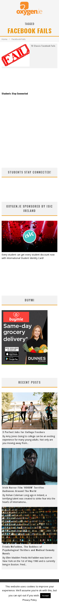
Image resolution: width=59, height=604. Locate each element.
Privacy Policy (29, 600)
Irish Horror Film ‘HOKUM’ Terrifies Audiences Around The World (23, 489)
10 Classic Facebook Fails (43, 45)
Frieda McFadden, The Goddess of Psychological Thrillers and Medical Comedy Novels (28, 550)
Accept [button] (45, 595)
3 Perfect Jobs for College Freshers (23, 432)
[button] (16, 55)
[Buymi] (25, 364)
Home (4, 39)
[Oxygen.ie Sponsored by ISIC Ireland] (29, 251)
